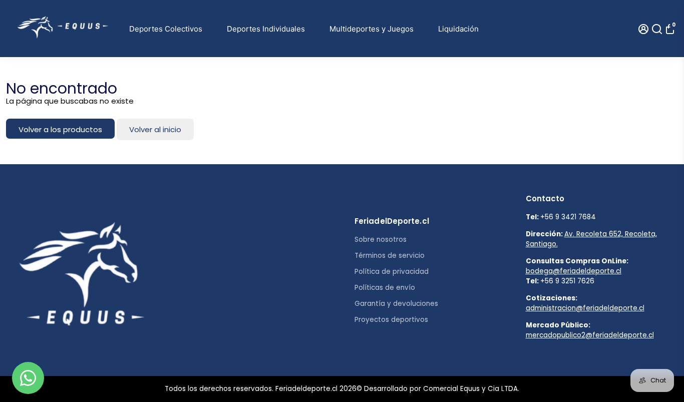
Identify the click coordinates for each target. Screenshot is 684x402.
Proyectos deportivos (391, 319)
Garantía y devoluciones (396, 303)
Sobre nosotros (381, 239)
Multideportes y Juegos (371, 29)
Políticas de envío (385, 287)
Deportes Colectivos (165, 29)
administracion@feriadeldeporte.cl (585, 308)
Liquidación (458, 29)
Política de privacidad (392, 271)
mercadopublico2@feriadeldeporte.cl (590, 335)
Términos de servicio (390, 255)
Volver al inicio (155, 129)
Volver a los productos (60, 129)
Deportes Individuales (266, 29)
